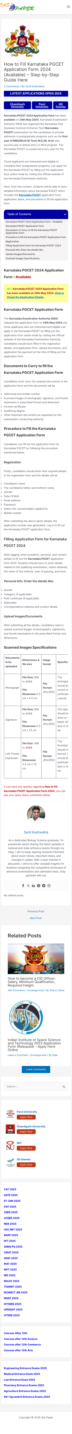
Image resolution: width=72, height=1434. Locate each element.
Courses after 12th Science (20, 1338)
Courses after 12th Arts (18, 1350)
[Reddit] (43, 886)
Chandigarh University (17, 105)
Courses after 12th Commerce (22, 1344)
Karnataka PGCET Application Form (25, 226)
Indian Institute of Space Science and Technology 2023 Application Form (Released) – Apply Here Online (34, 1045)
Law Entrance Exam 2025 (19, 1379)
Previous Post (36, 911)
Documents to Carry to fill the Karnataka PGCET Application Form (31, 231)
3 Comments (11, 86)
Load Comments (36, 1069)
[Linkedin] (33, 886)
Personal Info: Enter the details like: (24, 250)
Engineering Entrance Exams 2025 (25, 1368)
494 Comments (16, 990)
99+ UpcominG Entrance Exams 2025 (27, 1396)
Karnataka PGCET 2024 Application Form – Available (34, 221)
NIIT (19, 1143)
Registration (12, 241)
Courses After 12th (15, 1333)
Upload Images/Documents (20, 254)
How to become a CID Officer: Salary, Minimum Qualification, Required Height (32, 981)
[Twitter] (28, 886)
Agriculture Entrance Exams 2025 (25, 1391)
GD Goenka (61, 105)
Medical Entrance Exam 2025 (22, 1373)
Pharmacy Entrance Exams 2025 (24, 1385)
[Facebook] (23, 886)
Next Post (36, 918)
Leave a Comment (18, 1055)
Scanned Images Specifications (23, 258)
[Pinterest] (38, 886)
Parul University (42, 105)
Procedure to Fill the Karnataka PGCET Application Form (36, 237)
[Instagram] (49, 886)
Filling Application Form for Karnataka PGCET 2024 (33, 245)
